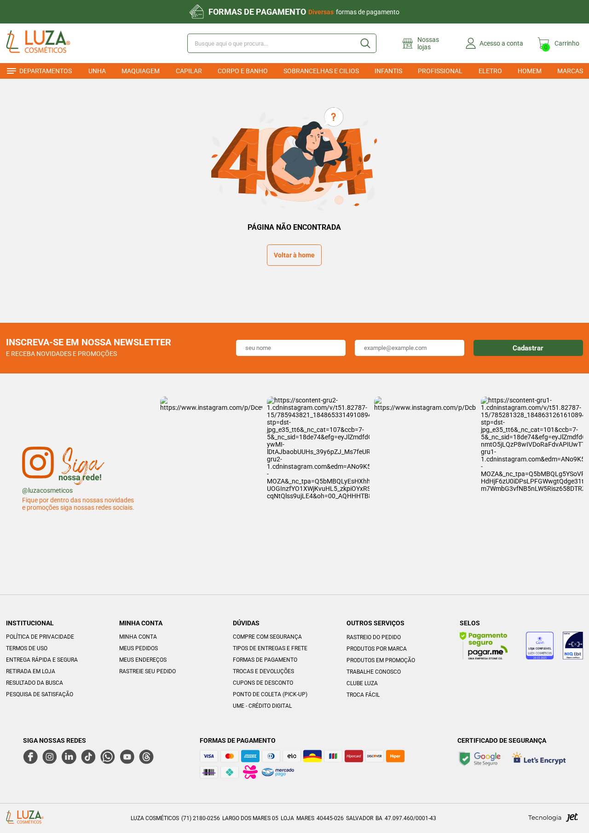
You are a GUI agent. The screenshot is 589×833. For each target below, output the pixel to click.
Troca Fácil (363, 695)
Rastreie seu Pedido (147, 671)
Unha (97, 71)
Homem (530, 71)
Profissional (440, 71)
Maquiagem (140, 71)
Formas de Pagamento (265, 660)
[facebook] (30, 756)
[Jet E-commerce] (553, 820)
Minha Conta (138, 637)
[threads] (146, 756)
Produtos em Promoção (380, 660)
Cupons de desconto (263, 683)
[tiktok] (88, 756)
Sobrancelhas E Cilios (321, 71)
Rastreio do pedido (373, 637)
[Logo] (51, 43)
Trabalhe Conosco (373, 672)
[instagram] (49, 756)
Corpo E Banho (243, 71)
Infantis (388, 71)
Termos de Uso (26, 648)
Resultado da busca (34, 683)
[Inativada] (573, 647)
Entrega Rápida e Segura (42, 660)
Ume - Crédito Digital (262, 706)
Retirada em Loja (30, 671)
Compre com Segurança (267, 637)
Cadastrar (528, 348)
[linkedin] (69, 756)
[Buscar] (364, 43)
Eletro (490, 71)
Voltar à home (294, 255)
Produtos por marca (376, 649)
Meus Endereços (143, 660)
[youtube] (127, 756)
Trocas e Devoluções (263, 671)
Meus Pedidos (138, 648)
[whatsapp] (107, 756)
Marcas (570, 71)
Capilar (189, 71)
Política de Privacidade (40, 637)
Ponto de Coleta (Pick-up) (270, 694)
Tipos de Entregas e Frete (270, 648)
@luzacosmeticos (47, 490)
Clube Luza (362, 683)
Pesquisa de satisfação (39, 694)
